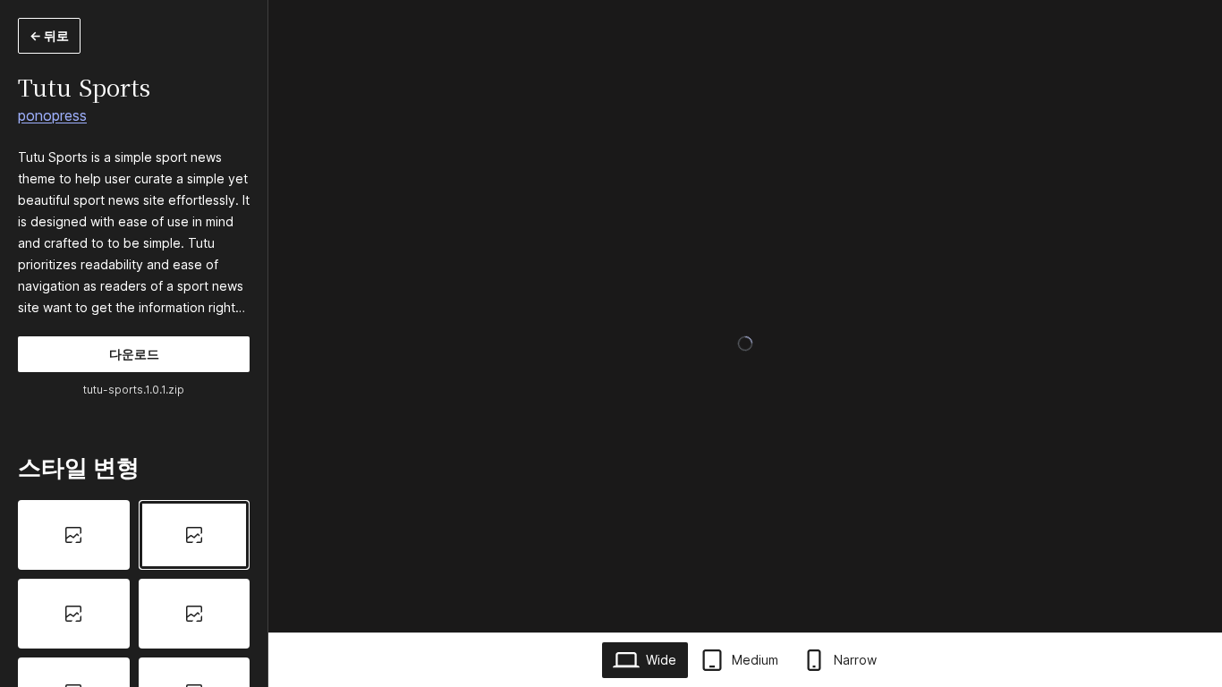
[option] (74, 535)
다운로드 (134, 353)
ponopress (52, 115)
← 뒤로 (49, 35)
